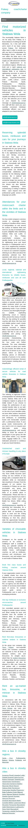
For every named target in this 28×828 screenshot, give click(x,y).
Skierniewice (10, 807)
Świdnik (4, 777)
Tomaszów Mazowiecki (17, 805)
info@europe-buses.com (11, 122)
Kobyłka (21, 794)
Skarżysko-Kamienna (9, 784)
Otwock (16, 786)
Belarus (4, 760)
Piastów (5, 796)
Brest (23, 803)
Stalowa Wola (6, 788)
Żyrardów (5, 803)
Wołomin (16, 794)
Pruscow (12, 798)
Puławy (10, 48)
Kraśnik (10, 777)
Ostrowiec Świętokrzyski (16, 779)
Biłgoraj (20, 792)
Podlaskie (18, 760)
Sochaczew (20, 811)
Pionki (11, 775)
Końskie (16, 796)
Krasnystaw (6, 790)
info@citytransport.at (18, 103)
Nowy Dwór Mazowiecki (10, 809)
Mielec (11, 803)
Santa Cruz (7, 758)
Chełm (15, 792)
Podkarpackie (20, 758)
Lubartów (17, 775)
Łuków (15, 777)
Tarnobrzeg (16, 788)
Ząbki (4, 807)
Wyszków (5, 805)
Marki (19, 800)
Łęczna (20, 777)
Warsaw (9, 794)
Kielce (4, 794)
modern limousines (19, 658)
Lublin (23, 775)
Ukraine (11, 760)
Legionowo (17, 803)
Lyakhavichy (19, 807)
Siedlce (19, 784)
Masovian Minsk (7, 786)
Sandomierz (16, 781)
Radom (4, 779)
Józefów (13, 790)
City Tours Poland (9, 823)
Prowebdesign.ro (21, 825)
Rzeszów (11, 813)
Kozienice (5, 775)
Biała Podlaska (7, 792)
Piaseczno (20, 790)
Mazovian (5, 762)
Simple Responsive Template (11, 825)
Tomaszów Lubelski (8, 811)
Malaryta (5, 813)
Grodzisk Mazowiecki (9, 800)
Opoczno (5, 798)
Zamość (10, 796)
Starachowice (6, 781)
